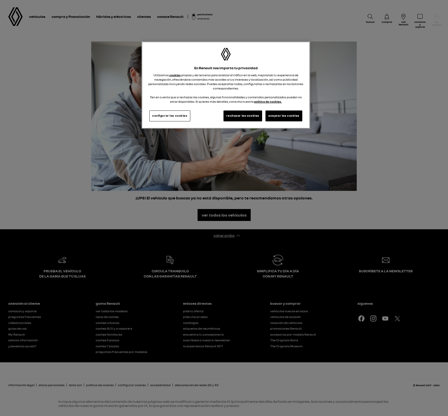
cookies (175, 75)
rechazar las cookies (242, 115)
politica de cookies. (268, 101)
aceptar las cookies (283, 115)
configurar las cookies (169, 115)
